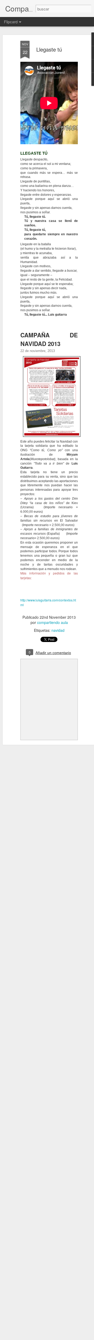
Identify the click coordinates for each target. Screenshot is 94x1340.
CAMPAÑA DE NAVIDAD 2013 (49, 339)
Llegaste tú (49, 49)
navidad (57, 630)
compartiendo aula (52, 622)
